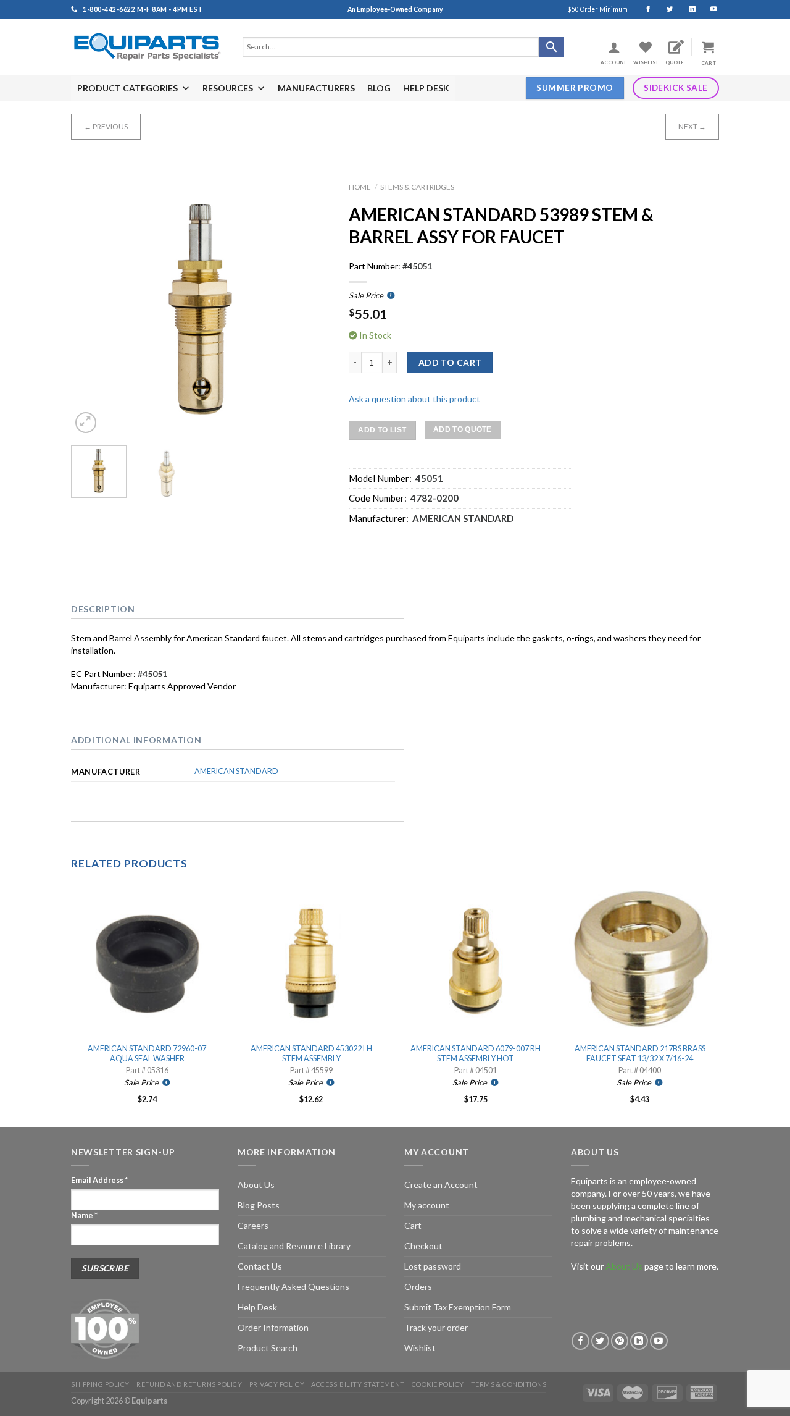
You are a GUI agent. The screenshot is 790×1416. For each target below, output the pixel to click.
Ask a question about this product (414, 399)
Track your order (436, 1327)
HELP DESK (426, 88)
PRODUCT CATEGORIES (127, 88)
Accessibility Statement (357, 1384)
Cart (413, 1225)
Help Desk (257, 1307)
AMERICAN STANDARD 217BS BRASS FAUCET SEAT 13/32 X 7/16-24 (640, 1053)
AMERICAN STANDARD (236, 771)
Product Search (267, 1347)
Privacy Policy (277, 1384)
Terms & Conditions (509, 1384)
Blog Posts (259, 1205)
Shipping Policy (100, 1384)
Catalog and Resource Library (294, 1246)
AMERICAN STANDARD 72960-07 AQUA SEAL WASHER (147, 1053)
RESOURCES (227, 88)
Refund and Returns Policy (189, 1384)
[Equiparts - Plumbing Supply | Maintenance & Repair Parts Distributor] (147, 46)
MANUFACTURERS (316, 88)
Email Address (99, 1180)
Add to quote (462, 429)
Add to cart (450, 362)
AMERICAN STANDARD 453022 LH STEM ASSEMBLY (311, 1053)
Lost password (432, 1266)
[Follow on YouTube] (708, 9)
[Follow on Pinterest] (620, 1341)
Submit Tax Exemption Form (457, 1307)
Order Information (273, 1327)
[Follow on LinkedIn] (687, 9)
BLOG (379, 88)
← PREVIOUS (106, 126)
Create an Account (441, 1184)
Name (84, 1215)
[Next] (309, 306)
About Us (256, 1184)
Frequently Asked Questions (293, 1286)
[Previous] (92, 306)
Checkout (423, 1246)
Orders (418, 1286)
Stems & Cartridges (417, 187)
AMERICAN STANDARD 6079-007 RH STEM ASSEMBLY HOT (475, 1053)
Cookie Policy (438, 1384)
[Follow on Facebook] (643, 9)
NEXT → (692, 126)
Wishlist (420, 1347)
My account (426, 1205)
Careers (253, 1225)
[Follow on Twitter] (664, 9)
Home (360, 187)
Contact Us (260, 1266)
